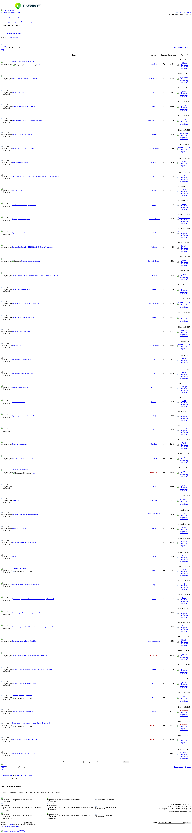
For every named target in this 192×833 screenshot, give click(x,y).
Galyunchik (184, 752)
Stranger (153, 162)
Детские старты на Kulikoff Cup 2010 (24, 683)
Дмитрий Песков (154, 148)
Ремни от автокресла (19, 528)
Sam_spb (184, 387)
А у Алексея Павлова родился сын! (24, 205)
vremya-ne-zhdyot (154, 641)
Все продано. (16, 345)
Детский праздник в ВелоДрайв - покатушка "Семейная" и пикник (35, 275)
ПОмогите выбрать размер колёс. (23, 458)
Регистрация (15, 12)
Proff (153, 571)
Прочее (16, 22)
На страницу (178, 47)
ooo (154, 176)
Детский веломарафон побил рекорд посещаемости (29, 655)
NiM (184, 513)
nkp (154, 430)
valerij (154, 416)
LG (154, 542)
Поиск (188, 12)
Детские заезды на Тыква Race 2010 (24, 641)
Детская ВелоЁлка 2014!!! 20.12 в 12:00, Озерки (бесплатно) (32, 247)
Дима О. (184, 246)
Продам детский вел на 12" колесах (24, 148)
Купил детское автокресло (21, 219)
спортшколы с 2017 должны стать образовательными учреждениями (35, 176)
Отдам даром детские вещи (30, 261)
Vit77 (184, 696)
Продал (14, 556)
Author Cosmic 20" (18, 402)
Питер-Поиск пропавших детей (23, 61)
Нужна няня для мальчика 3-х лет (23, 753)
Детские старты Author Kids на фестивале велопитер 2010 (32, 669)
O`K (184, 471)
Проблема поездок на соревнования (24, 739)
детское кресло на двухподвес (22, 695)
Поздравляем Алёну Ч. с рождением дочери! (27, 120)
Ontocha (153, 711)
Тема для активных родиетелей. (23, 711)
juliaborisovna (153, 78)
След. (189, 47)
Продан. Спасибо (18, 92)
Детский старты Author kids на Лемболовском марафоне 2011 (33, 599)
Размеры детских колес (20, 388)
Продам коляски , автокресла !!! (23, 134)
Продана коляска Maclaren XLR (23, 233)
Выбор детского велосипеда (21, 162)
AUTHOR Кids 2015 (19, 191)
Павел (154, 191)
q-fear (154, 106)
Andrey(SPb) (154, 134)
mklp (153, 92)
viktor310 (154, 331)
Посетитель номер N (154, 514)
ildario (184, 485)
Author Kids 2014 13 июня (21, 289)
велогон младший (18, 430)
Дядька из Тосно (153, 120)
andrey (154, 205)
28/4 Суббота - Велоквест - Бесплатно (25, 106)
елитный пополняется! (20, 469)
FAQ (180, 12)
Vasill (184, 443)
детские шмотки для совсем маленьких (25, 585)
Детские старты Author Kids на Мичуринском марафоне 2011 (33, 627)
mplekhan (184, 541)
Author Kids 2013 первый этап (22, 373)
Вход (5, 12)
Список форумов (6, 22)
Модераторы (13, 37)
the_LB (153, 388)
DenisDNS (153, 655)
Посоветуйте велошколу (20, 444)
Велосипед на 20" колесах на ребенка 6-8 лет (27, 613)
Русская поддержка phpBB (10, 826)
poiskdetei (154, 64)
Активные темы (23, 18)
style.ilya (184, 654)
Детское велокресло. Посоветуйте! (24, 542)
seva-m (154, 556)
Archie (154, 528)
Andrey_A (153, 697)
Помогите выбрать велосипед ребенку (25, 78)
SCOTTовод (154, 500)
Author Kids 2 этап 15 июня (21, 359)
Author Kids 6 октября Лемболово (23, 317)
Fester (184, 260)
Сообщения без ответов (9, 18)
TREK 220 (15, 500)
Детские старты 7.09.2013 (21, 331)
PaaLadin (154, 247)
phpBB (11, 824)
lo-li (184, 738)
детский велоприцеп (19, 568)
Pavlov (154, 289)
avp (184, 457)
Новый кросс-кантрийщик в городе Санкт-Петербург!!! (31, 723)
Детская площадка (27, 22)
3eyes (184, 570)
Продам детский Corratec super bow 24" (25, 416)
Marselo (184, 640)
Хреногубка (154, 472)
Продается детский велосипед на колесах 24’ (27, 514)
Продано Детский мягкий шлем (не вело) (26, 303)
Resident (154, 444)
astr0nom (154, 458)
